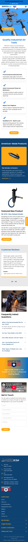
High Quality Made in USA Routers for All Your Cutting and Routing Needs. (14, 372)
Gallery (3, 511)
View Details (6, 239)
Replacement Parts (6, 506)
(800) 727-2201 (7, 466)
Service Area (14, 538)
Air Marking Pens (5, 504)
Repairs (3, 509)
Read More (14, 133)
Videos (3, 513)
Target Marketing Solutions (18, 540)
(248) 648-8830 (8, 470)
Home (2, 499)
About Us (3, 502)
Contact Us (26, 221)
